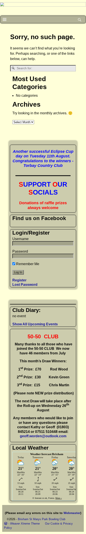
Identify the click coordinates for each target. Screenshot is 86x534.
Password (20, 251)
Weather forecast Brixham (46, 454)
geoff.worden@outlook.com (43, 436)
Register (19, 280)
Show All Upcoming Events (35, 324)
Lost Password (24, 284)
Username (20, 239)
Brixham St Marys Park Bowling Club (41, 519)
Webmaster (72, 513)
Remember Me (27, 264)
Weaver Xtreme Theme (25, 523)
